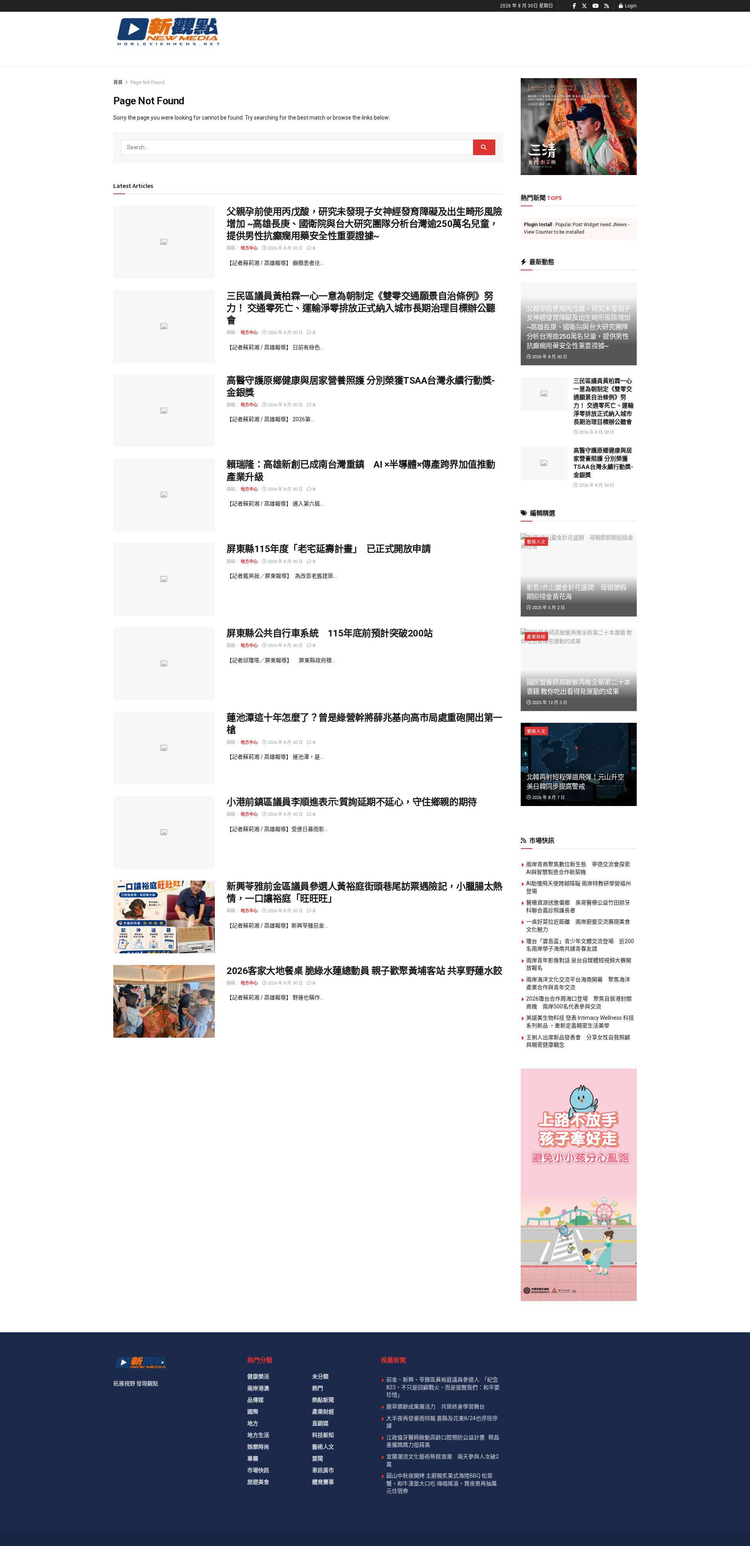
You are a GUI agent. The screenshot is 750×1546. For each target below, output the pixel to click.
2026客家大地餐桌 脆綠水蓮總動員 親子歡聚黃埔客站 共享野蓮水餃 (364, 970)
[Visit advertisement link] (579, 126)
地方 (252, 1423)
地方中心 (249, 248)
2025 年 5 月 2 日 (548, 607)
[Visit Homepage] (167, 31)
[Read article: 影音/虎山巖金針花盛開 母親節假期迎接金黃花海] (579, 575)
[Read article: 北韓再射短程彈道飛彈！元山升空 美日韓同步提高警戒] (579, 764)
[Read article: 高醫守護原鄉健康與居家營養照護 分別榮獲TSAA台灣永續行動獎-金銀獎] (164, 411)
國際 (252, 1411)
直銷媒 (320, 1423)
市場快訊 (258, 1470)
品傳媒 (255, 1400)
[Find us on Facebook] (574, 6)
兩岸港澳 (258, 1388)
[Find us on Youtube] (596, 6)
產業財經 (536, 637)
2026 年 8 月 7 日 (548, 797)
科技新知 (323, 1435)
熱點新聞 (323, 1400)
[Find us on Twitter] (584, 6)
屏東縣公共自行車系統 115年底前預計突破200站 (330, 633)
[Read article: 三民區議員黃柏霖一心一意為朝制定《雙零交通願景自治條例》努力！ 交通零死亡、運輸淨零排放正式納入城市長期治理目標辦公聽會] (164, 326)
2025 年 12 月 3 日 (549, 702)
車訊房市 (323, 1470)
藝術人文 (536, 542)
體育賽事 (323, 1482)
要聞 (317, 1458)
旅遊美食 (258, 1482)
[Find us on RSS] (606, 6)
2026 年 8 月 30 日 (284, 248)
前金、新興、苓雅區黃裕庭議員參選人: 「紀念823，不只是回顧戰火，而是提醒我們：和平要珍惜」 (443, 1387)
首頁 (118, 82)
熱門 (317, 1388)
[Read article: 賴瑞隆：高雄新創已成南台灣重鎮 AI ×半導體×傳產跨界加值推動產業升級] (164, 495)
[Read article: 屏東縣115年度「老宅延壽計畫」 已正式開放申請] (164, 579)
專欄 (252, 1458)
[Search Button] (484, 147)
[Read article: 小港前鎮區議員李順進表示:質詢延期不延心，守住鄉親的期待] (164, 832)
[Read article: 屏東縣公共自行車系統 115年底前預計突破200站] (164, 663)
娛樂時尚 (258, 1447)
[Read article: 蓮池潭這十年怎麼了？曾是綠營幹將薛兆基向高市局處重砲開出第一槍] (164, 748)
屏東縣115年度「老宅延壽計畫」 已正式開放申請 (328, 548)
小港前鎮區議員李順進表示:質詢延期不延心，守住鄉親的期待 (352, 802)
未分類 (320, 1376)
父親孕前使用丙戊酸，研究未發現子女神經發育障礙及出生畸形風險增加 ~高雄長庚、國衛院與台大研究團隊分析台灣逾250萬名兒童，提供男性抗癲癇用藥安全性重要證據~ (364, 223)
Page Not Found (147, 82)
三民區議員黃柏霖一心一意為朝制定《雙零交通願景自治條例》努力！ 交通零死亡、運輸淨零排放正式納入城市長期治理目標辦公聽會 (361, 308)
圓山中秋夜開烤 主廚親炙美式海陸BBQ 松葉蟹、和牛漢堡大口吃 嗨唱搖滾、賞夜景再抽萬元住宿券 (441, 1483)
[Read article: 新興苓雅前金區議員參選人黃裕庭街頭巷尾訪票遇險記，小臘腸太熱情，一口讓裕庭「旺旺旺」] (164, 917)
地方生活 (258, 1435)
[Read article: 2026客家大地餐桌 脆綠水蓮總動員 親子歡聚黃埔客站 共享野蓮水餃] (164, 1001)
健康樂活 (258, 1376)
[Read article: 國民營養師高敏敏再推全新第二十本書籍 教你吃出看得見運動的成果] (579, 669)
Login (630, 6)
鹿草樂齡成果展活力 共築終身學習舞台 (435, 1406)
